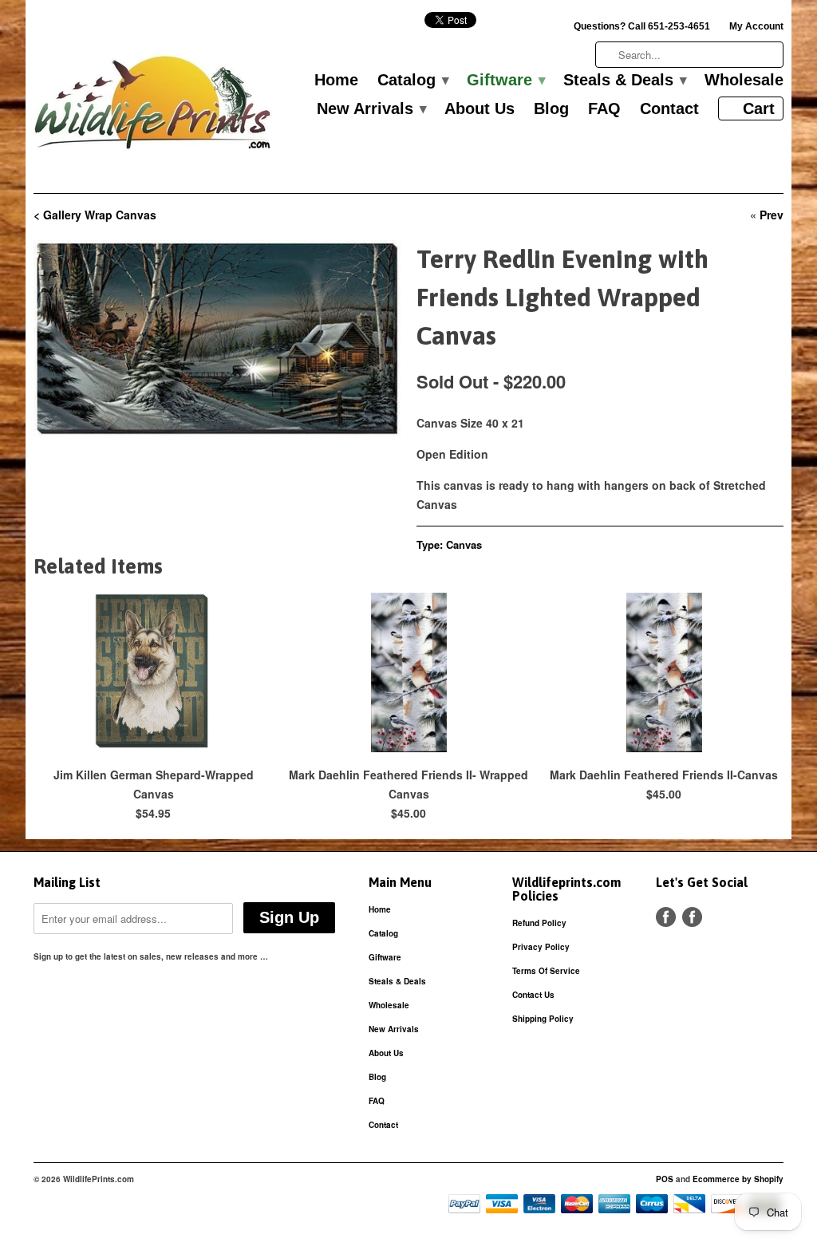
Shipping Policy (543, 1018)
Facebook (666, 917)
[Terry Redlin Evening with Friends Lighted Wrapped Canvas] (217, 338)
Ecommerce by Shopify (738, 1179)
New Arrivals (371, 109)
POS (664, 1179)
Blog (551, 109)
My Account (756, 26)
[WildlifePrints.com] (153, 106)
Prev (771, 215)
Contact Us (533, 994)
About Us (479, 109)
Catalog (412, 81)
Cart (759, 108)
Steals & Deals (624, 81)
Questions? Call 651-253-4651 (642, 26)
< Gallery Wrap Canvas (95, 215)
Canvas (464, 544)
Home (336, 81)
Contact (669, 109)
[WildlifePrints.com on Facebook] (692, 917)
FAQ (604, 109)
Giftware (505, 81)
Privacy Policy (541, 946)
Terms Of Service (546, 970)
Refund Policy (539, 923)
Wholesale (744, 81)
